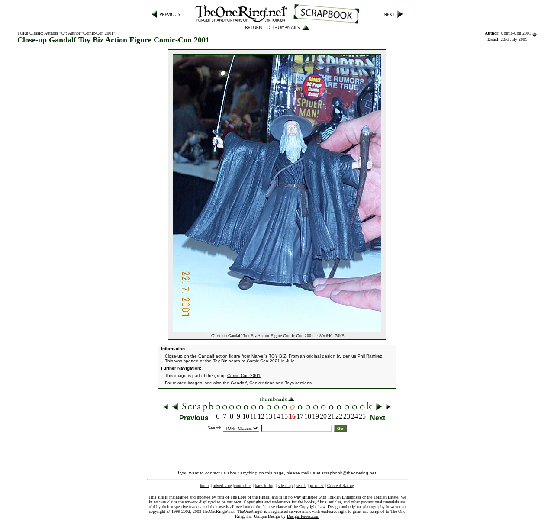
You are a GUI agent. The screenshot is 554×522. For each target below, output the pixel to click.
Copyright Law (312, 506)
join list (317, 485)
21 (331, 416)
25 (362, 416)
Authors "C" (55, 33)
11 (253, 416)
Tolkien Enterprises (344, 497)
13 (268, 416)
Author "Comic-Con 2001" (91, 33)
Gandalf (239, 382)
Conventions (261, 382)
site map (285, 485)
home (204, 485)
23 (346, 416)
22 (338, 416)
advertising (222, 485)
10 (245, 416)
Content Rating (340, 485)
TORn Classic (29, 33)
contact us (242, 485)
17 (299, 416)
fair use (268, 506)
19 (315, 416)
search (301, 485)
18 (307, 416)
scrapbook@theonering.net (349, 472)
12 (261, 416)
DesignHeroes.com (303, 516)
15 (284, 416)
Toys (289, 382)
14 (276, 416)
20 (323, 416)
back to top (264, 485)
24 (354, 416)
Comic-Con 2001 (516, 33)
